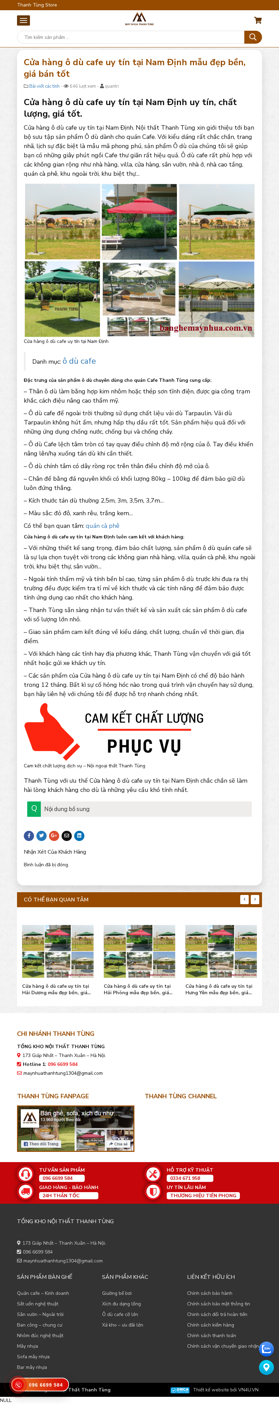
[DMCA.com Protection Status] (180, 1390)
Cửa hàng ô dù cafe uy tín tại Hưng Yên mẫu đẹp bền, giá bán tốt (218, 989)
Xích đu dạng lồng (121, 1304)
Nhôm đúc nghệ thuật (40, 1335)
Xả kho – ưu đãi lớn (122, 1325)
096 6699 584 (38, 1252)
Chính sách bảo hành (209, 1293)
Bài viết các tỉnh (44, 86)
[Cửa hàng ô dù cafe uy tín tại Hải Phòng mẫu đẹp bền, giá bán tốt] (139, 949)
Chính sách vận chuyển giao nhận (223, 1346)
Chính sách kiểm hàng (210, 1325)
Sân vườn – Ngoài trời (40, 1314)
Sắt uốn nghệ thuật (37, 1304)
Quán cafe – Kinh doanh (43, 1293)
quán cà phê (102, 526)
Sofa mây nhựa (33, 1357)
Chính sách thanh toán (211, 1335)
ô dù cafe (79, 361)
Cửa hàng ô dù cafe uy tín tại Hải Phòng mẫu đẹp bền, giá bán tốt (137, 989)
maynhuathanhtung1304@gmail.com (63, 1073)
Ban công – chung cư (39, 1325)
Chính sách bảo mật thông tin (218, 1304)
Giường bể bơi (117, 1293)
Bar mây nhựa (32, 1367)
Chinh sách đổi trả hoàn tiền (217, 1314)
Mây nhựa (27, 1346)
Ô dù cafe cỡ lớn (120, 1314)
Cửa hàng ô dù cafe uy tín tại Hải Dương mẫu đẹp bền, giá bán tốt (55, 989)
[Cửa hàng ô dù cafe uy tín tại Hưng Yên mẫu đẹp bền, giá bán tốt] (221, 949)
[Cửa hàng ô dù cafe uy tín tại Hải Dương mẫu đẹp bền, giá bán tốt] (58, 949)
